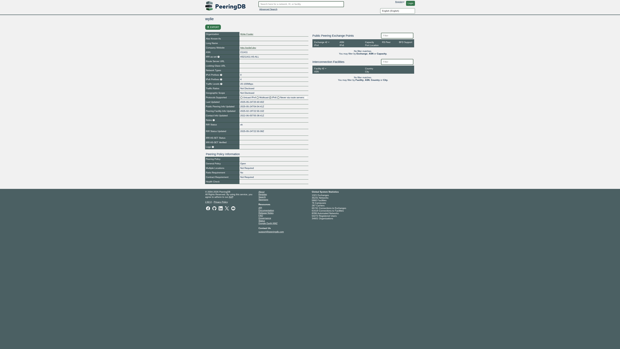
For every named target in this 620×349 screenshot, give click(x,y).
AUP (231, 197)
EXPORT (213, 27)
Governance (264, 218)
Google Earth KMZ (268, 223)
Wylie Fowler (246, 34)
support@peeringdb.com (271, 231)
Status (261, 220)
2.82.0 (208, 202)
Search (262, 197)
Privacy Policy (221, 202)
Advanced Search (268, 9)
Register (399, 2)
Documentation (266, 210)
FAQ (260, 215)
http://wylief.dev (248, 47)
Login (410, 3)
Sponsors (263, 199)
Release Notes (266, 213)
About (261, 191)
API (260, 207)
